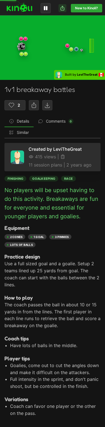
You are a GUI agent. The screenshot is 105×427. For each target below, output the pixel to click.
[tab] (19, 121)
